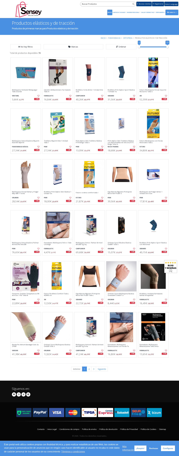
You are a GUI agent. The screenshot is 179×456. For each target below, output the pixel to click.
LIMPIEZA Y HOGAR (119, 12)
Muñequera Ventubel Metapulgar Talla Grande (24, 91)
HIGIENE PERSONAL (133, 12)
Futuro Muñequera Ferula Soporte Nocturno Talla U (153, 91)
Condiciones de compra (69, 429)
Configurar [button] (168, 448)
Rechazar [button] (153, 448)
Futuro (142, 147)
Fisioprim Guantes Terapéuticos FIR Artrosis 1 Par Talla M (25, 294)
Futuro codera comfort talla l (87, 192)
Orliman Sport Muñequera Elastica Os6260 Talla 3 (57, 345)
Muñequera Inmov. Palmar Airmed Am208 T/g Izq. (89, 243)
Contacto (41, 429)
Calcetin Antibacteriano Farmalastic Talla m (57, 91)
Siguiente (102, 369)
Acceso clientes (145, 4)
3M (141, 96)
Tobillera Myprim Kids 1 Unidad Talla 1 (56, 141)
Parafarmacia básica (20, 147)
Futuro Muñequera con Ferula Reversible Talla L (151, 141)
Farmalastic (48, 96)
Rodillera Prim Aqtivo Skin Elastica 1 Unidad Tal (57, 192)
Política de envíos (89, 429)
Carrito (172, 12)
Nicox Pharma (113, 147)
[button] (73, 46)
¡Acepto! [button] (140, 448)
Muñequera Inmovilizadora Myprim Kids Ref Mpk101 (25, 141)
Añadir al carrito (26, 105)
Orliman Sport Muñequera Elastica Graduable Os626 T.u (121, 294)
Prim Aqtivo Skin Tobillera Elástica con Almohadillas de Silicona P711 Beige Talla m (121, 142)
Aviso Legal (52, 429)
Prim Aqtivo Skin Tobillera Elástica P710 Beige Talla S (89, 141)
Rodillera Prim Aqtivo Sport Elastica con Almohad (153, 243)
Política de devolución (108, 429)
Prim (45, 147)
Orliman (15, 198)
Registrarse (158, 4)
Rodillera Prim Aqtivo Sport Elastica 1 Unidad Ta (121, 91)
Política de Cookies (148, 429)
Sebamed (111, 96)
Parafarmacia (114, 38)
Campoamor (80, 96)
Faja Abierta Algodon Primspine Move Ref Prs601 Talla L (88, 294)
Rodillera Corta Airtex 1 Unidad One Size (89, 91)
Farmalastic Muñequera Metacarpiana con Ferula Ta (118, 345)
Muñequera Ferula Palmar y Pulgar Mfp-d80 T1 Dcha (25, 192)
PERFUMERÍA (160, 12)
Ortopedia (127, 38)
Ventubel (15, 96)
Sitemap (162, 429)
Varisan (15, 350)
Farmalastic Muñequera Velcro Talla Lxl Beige (57, 243)
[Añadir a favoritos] (38, 95)
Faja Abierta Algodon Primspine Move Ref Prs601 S (120, 192)
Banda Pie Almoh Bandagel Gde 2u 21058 (25, 345)
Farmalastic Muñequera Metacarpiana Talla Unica (149, 345)
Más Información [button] (128, 448)
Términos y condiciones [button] (73, 451)
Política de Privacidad (129, 429)
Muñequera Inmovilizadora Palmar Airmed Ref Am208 (25, 243)
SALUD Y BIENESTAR (147, 12)
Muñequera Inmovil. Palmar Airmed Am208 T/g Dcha (89, 345)
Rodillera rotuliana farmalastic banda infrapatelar (151, 294)
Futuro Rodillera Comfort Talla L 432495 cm (56, 294)
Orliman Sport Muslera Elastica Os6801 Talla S (119, 243)
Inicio (110, 12)
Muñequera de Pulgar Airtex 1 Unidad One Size (151, 192)
